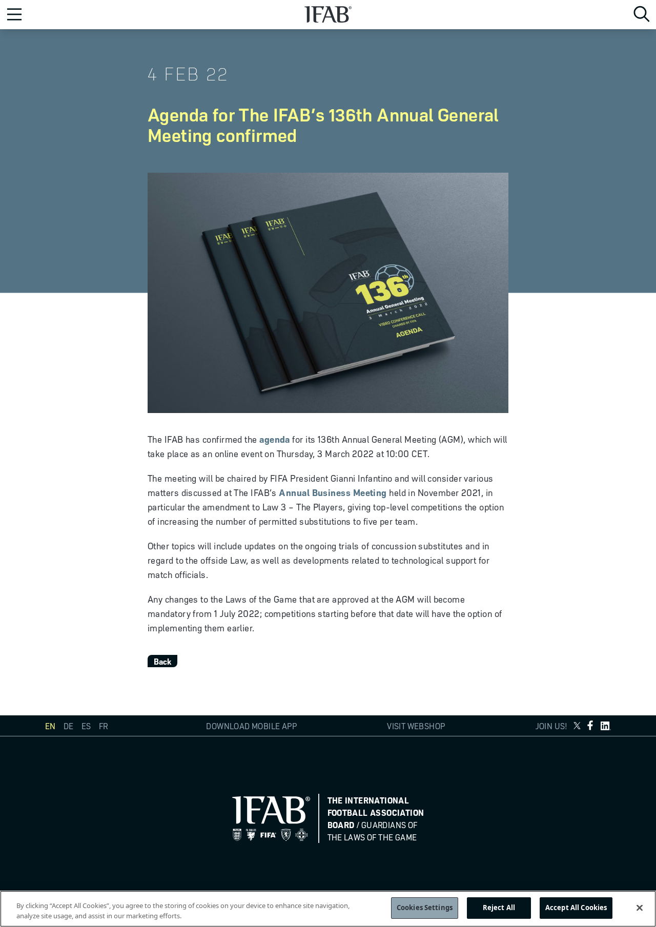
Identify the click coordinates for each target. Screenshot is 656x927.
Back (162, 661)
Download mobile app (251, 725)
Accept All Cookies (576, 907)
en (50, 725)
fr (103, 725)
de (68, 725)
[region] (328, 909)
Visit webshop (416, 725)
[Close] (639, 907)
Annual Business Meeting (332, 491)
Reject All (499, 907)
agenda (274, 438)
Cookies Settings (425, 907)
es (86, 725)
